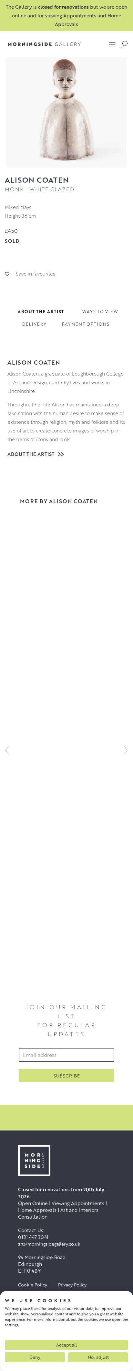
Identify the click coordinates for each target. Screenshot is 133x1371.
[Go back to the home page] (44, 44)
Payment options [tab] (85, 324)
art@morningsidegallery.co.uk (49, 1244)
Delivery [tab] (34, 324)
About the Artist (31, 454)
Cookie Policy (32, 1285)
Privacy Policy (72, 1285)
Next (126, 750)
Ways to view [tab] (100, 311)
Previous (7, 750)
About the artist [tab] (41, 311)
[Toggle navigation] (112, 44)
